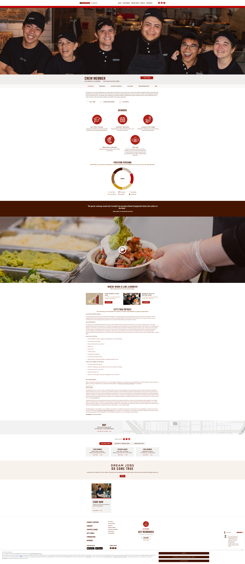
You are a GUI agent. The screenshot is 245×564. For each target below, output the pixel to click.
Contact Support (93, 522)
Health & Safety (111, 527)
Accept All (184, 553)
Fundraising (91, 537)
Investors (110, 525)
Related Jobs (105, 443)
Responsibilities (144, 86)
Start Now (98, 502)
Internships (149, 3)
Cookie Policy (88, 556)
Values (119, 3)
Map (156, 86)
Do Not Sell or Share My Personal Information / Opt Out (184, 557)
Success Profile (116, 86)
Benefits (142, 3)
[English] (164, 7)
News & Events (111, 523)
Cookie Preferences (184, 560)
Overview (91, 86)
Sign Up (123, 476)
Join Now (146, 538)
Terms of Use (4, 558)
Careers (94, 3)
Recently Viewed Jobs (122, 443)
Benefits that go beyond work (148, 294)
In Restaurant (126, 3)
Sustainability (111, 533)
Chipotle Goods (92, 529)
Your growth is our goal (112, 294)
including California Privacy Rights (120, 556)
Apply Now (147, 77)
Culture (130, 86)
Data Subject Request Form (35, 553)
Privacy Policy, (109, 556)
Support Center (135, 3)
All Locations (111, 531)
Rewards (102, 86)
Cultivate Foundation (113, 529)
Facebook (115, 548)
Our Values (110, 521)
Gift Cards (90, 533)
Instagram (111, 548)
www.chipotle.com (95, 398)
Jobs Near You (139, 443)
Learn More (145, 540)
